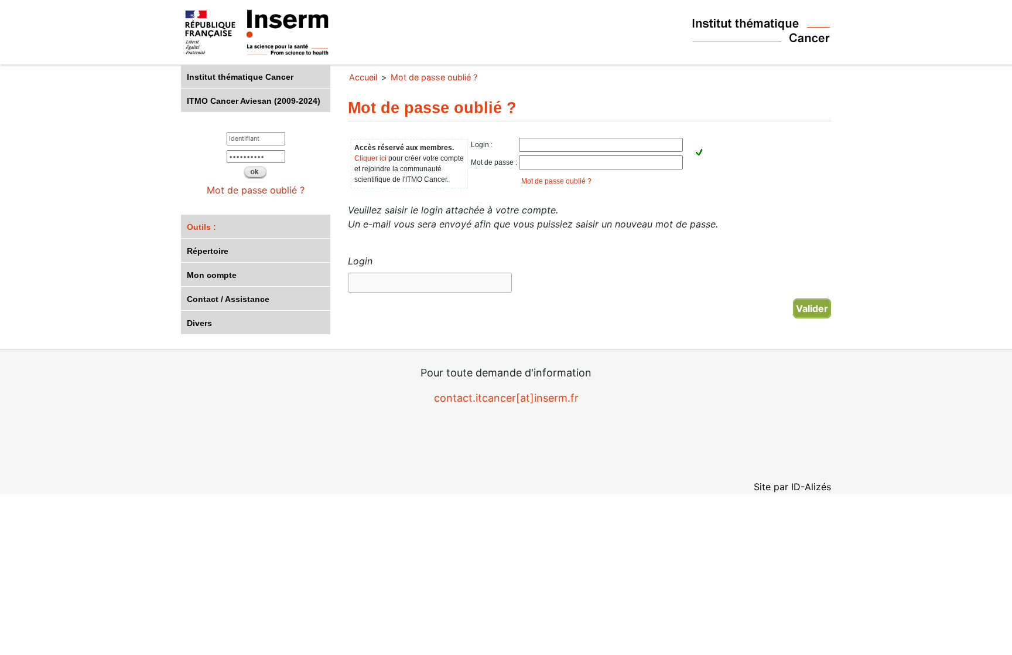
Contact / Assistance (228, 299)
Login (360, 261)
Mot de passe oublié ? (256, 190)
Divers (199, 323)
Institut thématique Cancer (240, 77)
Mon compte (212, 275)
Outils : (201, 227)
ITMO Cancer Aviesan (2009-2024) (253, 101)
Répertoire (207, 251)
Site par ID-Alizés (792, 487)
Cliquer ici (370, 158)
